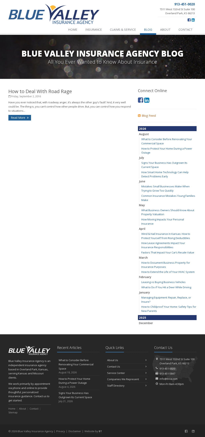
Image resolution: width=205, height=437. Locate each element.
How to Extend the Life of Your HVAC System (168, 272)
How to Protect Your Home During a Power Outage (74, 383)
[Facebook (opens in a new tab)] (189, 19)
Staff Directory (116, 385)
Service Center (116, 373)
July (141, 158)
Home (72, 29)
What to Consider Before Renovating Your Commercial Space (76, 366)
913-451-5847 (167, 373)
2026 (142, 129)
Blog (148, 29)
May (142, 205)
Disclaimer (74, 431)
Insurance (93, 29)
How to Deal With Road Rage (40, 91)
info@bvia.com (169, 379)
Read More (18, 118)
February (145, 277)
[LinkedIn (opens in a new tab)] (193, 19)
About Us (112, 360)
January (144, 292)
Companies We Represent (123, 379)
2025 (142, 317)
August (144, 134)
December (146, 323)
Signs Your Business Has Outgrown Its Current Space (75, 397)
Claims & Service (123, 29)
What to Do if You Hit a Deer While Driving (166, 287)
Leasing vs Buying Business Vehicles (163, 282)
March (143, 257)
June (142, 181)
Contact (186, 29)
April (142, 229)
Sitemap (13, 412)
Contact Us (113, 366)
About (165, 29)
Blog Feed (149, 116)
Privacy (60, 431)
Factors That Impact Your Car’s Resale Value (167, 252)
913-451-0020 (167, 368)
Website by (93, 431)
